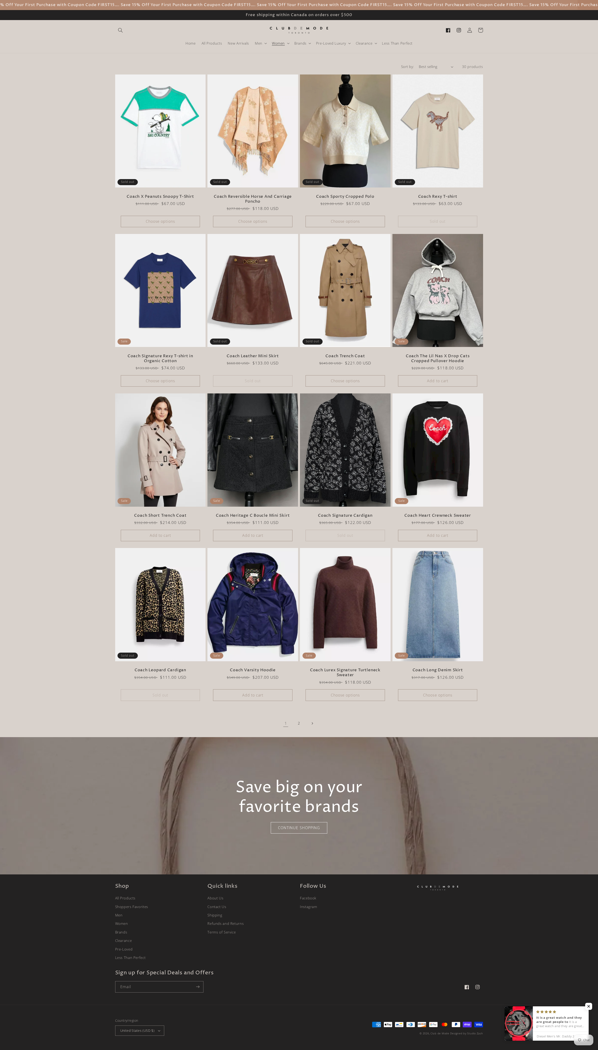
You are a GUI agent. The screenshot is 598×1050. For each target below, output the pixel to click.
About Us (215, 898)
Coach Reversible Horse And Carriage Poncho (253, 199)
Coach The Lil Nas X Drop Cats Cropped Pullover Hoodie (438, 359)
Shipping (214, 915)
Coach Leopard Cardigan (160, 670)
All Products (125, 898)
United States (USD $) (137, 1030)
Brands (121, 932)
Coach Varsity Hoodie (253, 670)
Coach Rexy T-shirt (437, 196)
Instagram (308, 906)
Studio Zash (475, 1033)
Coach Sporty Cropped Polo (345, 196)
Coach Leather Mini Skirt (253, 356)
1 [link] (286, 723)
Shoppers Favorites (131, 906)
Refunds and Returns (225, 923)
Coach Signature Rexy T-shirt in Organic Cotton (160, 359)
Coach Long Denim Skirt (438, 670)
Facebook (308, 898)
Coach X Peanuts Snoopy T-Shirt (160, 196)
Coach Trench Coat (345, 356)
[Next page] (312, 723)
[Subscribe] (197, 987)
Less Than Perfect (130, 957)
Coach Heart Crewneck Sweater (437, 515)
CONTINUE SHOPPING (299, 827)
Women (121, 923)
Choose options (160, 221)
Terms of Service (221, 932)
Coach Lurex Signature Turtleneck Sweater (345, 673)
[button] (120, 30)
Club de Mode (440, 1033)
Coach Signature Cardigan (345, 515)
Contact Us (216, 906)
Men (119, 915)
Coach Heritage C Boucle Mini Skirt (253, 515)
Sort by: (407, 66)
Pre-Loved (124, 949)
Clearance (123, 940)
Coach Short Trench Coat (160, 515)
